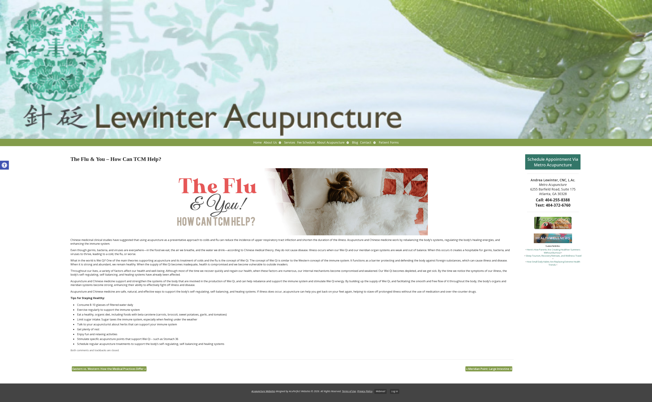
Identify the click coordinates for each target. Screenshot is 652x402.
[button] (4, 165)
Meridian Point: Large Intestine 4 (489, 369)
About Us (270, 142)
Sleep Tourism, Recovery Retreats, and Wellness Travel (554, 255)
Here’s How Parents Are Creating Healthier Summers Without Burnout (553, 251)
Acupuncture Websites (263, 391)
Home (257, 142)
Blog (355, 142)
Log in (394, 391)
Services (289, 142)
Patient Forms (389, 142)
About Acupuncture (331, 142)
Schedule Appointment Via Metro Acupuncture (553, 162)
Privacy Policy (364, 391)
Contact (365, 142)
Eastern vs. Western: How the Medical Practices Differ (109, 369)
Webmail (380, 391)
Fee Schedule (306, 142)
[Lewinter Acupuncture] (326, 69)
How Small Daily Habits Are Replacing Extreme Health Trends (553, 263)
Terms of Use (349, 391)
